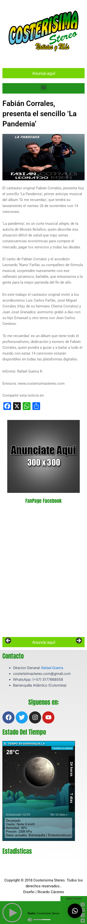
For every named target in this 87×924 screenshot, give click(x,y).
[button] (44, 87)
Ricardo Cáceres (50, 892)
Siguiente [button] (78, 641)
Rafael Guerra (52, 668)
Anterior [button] (8, 641)
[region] (43, 642)
